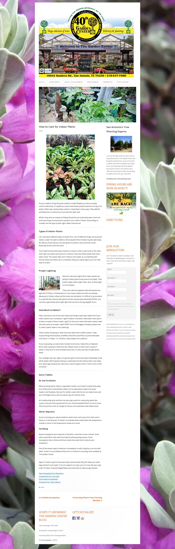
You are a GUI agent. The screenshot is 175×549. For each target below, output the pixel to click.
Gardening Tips (107, 82)
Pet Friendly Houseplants (48, 479)
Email (109, 269)
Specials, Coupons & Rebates (74, 82)
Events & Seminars (92, 82)
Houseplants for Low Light (49, 476)
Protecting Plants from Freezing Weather (52, 535)
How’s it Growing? (123, 82)
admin (41, 131)
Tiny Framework (47, 540)
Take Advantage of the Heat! (48, 525)
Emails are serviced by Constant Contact (123, 339)
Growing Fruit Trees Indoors (50, 482)
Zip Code (110, 295)
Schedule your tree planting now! (118, 179)
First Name (111, 278)
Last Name (111, 286)
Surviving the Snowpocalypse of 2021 (51, 530)
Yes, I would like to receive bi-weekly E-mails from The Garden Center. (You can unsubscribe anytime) (120, 306)
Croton (41, 403)
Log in (55, 540)
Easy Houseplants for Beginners (51, 473)
